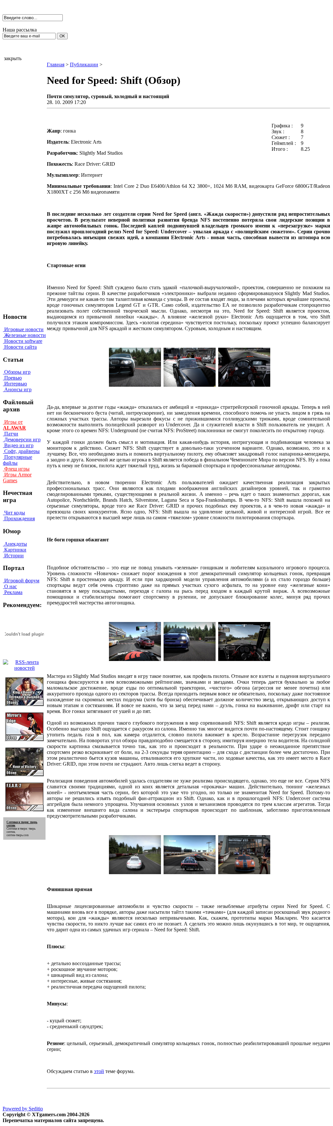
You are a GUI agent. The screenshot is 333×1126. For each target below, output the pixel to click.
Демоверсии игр (22, 439)
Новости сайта (20, 347)
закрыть (13, 58)
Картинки (14, 549)
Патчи (10, 433)
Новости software (22, 341)
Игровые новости (23, 329)
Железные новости (24, 335)
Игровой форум (21, 580)
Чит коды (14, 512)
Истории (13, 555)
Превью (12, 378)
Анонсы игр (17, 389)
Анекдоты (15, 544)
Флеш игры (16, 469)
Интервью (15, 383)
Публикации (84, 64)
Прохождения (19, 518)
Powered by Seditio (23, 1108)
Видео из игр (18, 445)
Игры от (14, 425)
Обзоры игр (17, 372)
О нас (10, 586)
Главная (55, 64)
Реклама (12, 592)
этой (99, 1071)
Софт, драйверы (21, 451)
